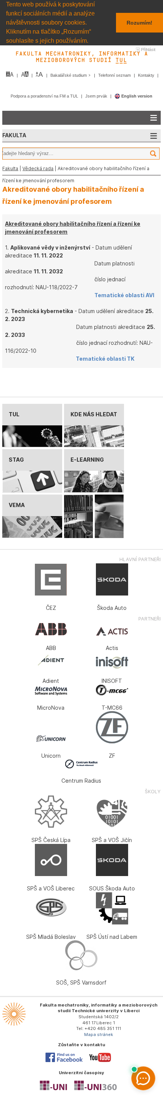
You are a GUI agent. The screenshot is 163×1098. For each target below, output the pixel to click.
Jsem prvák (96, 96)
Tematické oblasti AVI (124, 295)
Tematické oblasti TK (105, 358)
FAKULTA (14, 135)
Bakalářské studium (69, 75)
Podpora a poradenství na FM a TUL (45, 96)
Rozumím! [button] (139, 23)
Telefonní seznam (115, 75)
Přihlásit (148, 49)
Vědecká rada (37, 168)
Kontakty (146, 75)
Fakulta (10, 168)
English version (136, 96)
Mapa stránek (98, 1034)
